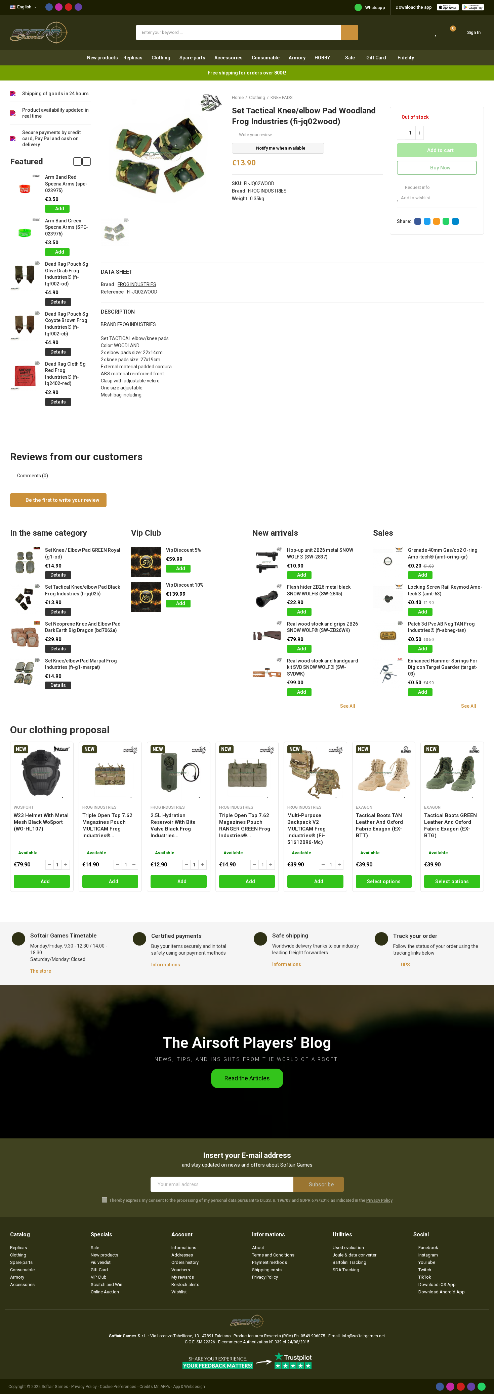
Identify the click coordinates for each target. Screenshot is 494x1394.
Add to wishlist (415, 197)
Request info (417, 187)
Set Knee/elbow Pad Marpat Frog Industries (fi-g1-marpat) (81, 664)
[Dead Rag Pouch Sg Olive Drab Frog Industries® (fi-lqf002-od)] (25, 276)
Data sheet (116, 272)
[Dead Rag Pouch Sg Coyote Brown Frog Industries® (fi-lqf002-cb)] (25, 326)
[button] (77, 161)
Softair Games (55, 1386)
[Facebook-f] (49, 7)
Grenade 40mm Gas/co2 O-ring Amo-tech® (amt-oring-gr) (443, 553)
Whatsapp (375, 7)
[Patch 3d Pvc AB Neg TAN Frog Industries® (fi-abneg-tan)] (388, 636)
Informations (165, 964)
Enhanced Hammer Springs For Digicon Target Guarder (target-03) (443, 667)
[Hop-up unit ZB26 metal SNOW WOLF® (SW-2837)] (267, 562)
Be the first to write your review (61, 500)
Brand (107, 284)
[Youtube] (68, 7)
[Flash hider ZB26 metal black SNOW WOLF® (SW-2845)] (267, 599)
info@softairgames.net (363, 1336)
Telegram (455, 221)
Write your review (255, 134)
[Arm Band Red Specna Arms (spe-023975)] (25, 189)
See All (347, 706)
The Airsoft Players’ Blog (247, 1043)
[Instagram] (59, 7)
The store (40, 971)
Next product (479, 97)
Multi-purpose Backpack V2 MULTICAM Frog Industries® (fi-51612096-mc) (306, 828)
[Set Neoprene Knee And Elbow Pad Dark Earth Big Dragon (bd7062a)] (25, 636)
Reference (112, 291)
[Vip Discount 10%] (146, 597)
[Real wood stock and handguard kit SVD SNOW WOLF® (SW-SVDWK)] (267, 673)
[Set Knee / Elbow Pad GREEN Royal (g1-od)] (25, 562)
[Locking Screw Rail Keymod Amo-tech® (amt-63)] (388, 599)
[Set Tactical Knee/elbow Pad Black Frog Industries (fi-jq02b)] (25, 599)
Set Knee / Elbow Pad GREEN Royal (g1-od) (82, 553)
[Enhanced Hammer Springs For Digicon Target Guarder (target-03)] (388, 673)
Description (118, 312)
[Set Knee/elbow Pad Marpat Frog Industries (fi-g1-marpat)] (25, 673)
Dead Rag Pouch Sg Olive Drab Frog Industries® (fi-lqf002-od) (66, 273)
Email (436, 221)
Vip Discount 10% (185, 585)
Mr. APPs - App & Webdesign (179, 1386)
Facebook (417, 221)
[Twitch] (78, 7)
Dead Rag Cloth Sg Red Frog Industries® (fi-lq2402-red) (65, 373)
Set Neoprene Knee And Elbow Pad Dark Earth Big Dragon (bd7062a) (83, 627)
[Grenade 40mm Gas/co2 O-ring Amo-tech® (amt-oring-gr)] (388, 562)
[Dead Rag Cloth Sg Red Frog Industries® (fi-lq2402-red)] (25, 376)
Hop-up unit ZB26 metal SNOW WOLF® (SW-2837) (320, 553)
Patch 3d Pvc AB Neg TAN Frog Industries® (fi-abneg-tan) (441, 627)
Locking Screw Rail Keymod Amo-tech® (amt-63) (445, 590)
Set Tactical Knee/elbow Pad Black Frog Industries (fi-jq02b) (82, 590)
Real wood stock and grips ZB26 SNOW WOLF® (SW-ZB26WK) (322, 627)
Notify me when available (280, 148)
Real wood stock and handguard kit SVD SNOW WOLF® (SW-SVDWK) (322, 667)
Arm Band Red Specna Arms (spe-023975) (66, 183)
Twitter (427, 221)
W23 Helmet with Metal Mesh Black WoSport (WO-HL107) (41, 822)
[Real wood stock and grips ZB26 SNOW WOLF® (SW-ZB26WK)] (267, 636)
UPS (405, 964)
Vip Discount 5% (183, 550)
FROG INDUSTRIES (267, 191)
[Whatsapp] (482, 1387)
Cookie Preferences (118, 1386)
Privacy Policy (379, 1200)
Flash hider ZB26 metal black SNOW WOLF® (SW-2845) (319, 590)
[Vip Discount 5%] (146, 562)
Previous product (462, 97)
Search (349, 32)
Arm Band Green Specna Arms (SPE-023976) (66, 227)
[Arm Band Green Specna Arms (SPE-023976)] (25, 233)
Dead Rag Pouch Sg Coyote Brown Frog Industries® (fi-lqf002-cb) (66, 323)
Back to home (470, 97)
